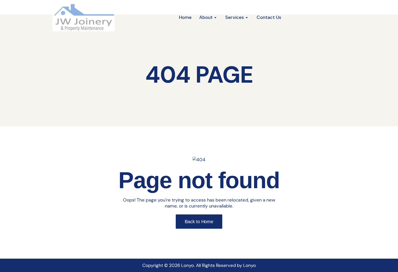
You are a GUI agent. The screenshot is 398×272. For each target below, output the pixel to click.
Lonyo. (188, 265)
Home (185, 17)
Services (234, 17)
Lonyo (249, 265)
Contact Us (269, 17)
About (206, 17)
